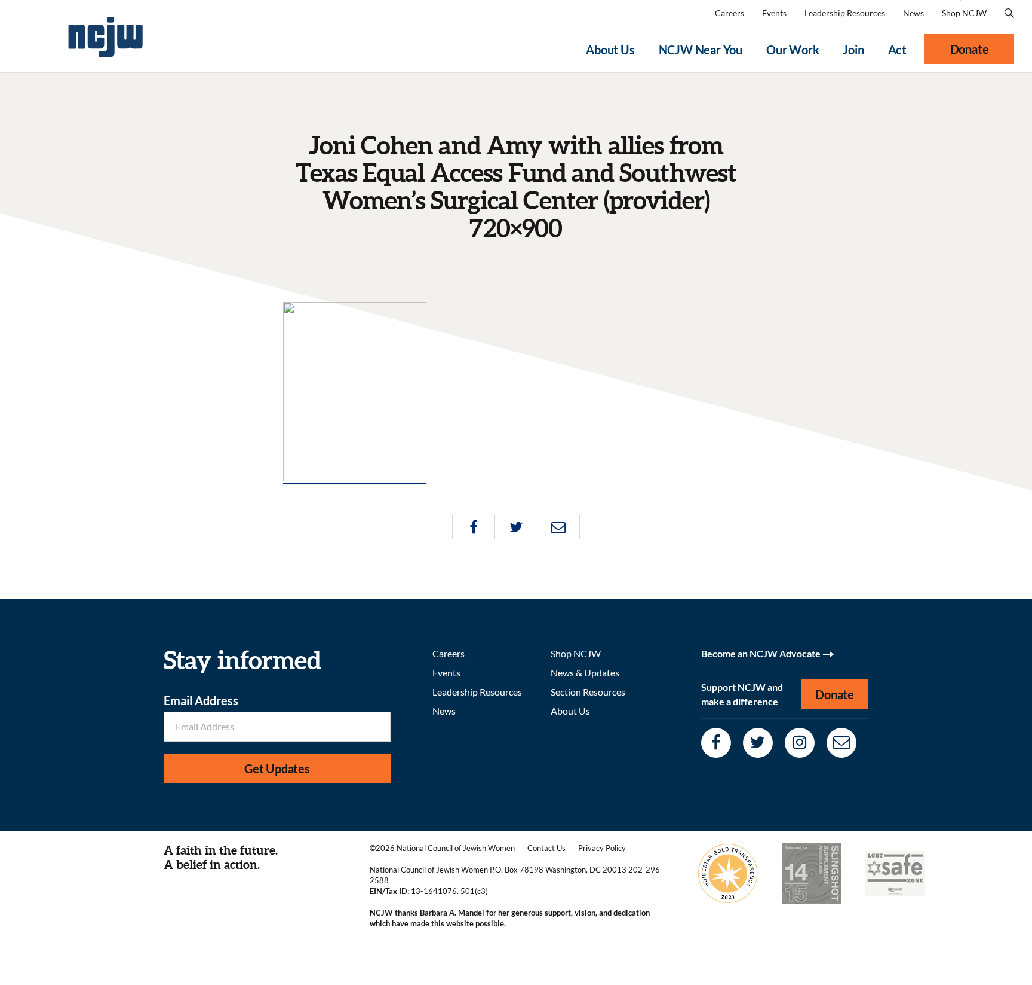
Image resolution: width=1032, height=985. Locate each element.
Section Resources (588, 691)
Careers (729, 13)
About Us (610, 49)
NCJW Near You (700, 49)
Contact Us (546, 848)
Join (853, 49)
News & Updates (585, 672)
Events (774, 13)
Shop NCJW (964, 13)
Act (897, 49)
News (913, 13)
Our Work (792, 49)
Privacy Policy (602, 848)
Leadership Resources (844, 13)
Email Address (201, 700)
